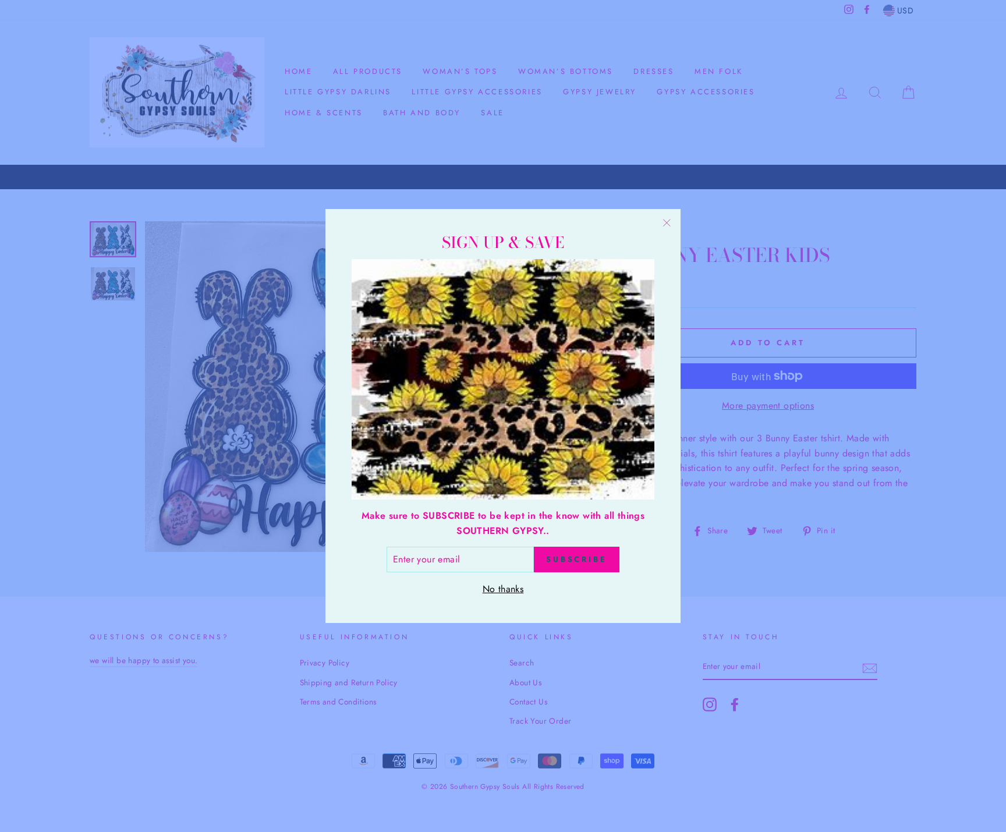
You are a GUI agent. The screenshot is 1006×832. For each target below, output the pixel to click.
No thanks (503, 589)
